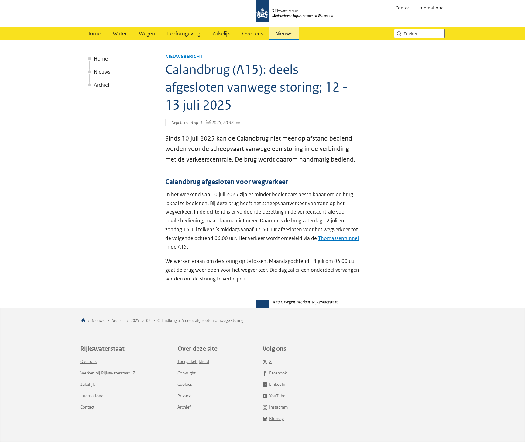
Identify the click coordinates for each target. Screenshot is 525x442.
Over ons (252, 33)
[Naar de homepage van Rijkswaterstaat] (297, 13)
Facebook (278, 373)
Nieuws (284, 33)
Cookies (184, 384)
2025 (135, 320)
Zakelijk (221, 33)
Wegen (147, 33)
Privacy (184, 395)
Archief (102, 85)
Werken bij (105, 373)
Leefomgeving (183, 33)
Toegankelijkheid (193, 361)
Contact (403, 8)
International (431, 8)
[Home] (83, 320)
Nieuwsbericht (184, 56)
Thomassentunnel (338, 238)
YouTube (277, 395)
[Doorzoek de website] (399, 33)
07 (148, 320)
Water (120, 33)
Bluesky (276, 418)
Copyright (186, 373)
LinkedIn (277, 384)
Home (93, 33)
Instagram (278, 407)
